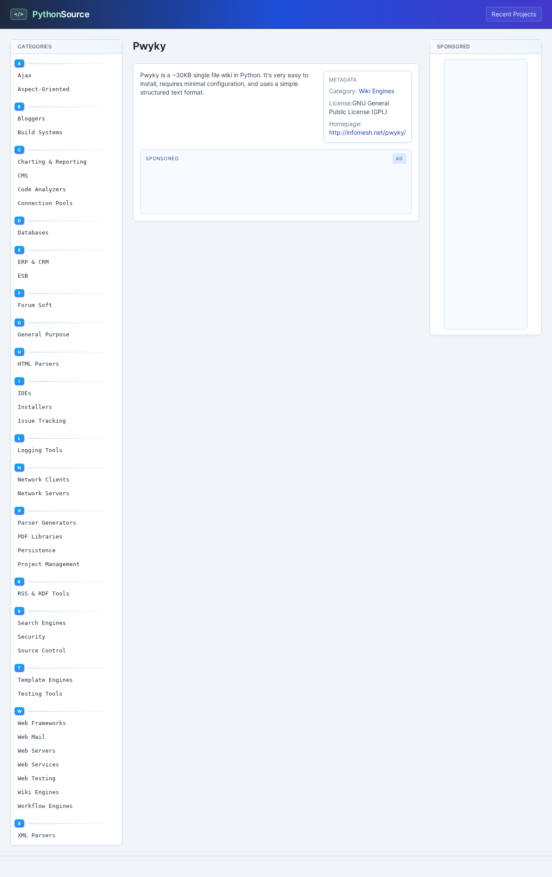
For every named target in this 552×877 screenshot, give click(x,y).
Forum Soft (35, 305)
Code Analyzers (42, 189)
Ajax (24, 75)
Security (31, 636)
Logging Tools (40, 450)
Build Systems (40, 132)
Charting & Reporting (52, 161)
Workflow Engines (45, 806)
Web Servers (37, 750)
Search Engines (42, 623)
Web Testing (37, 778)
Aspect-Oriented (43, 89)
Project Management (49, 564)
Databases (33, 232)
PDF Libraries (40, 536)
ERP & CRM (33, 262)
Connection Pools (45, 203)
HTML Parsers (38, 364)
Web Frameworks (42, 723)
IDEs (24, 393)
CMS (23, 175)
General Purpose (43, 334)
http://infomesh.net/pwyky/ (367, 132)
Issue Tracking (42, 421)
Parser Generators (47, 522)
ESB (23, 275)
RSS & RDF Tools (43, 593)
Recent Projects (514, 14)
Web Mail (31, 737)
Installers (35, 407)
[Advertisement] (276, 188)
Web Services (38, 764)
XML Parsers (37, 835)
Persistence (37, 550)
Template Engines (45, 680)
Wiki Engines (38, 792)
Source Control (42, 650)
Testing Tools (40, 693)
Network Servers (43, 493)
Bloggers (31, 118)
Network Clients (43, 479)
